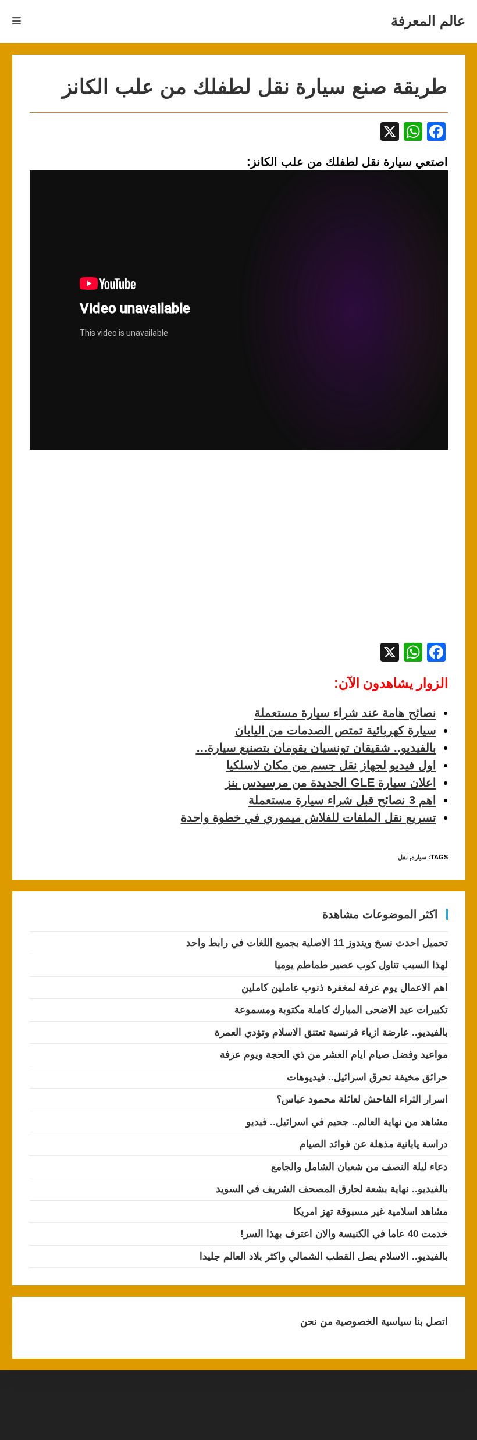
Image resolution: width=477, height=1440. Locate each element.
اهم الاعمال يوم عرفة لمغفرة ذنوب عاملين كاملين (344, 987)
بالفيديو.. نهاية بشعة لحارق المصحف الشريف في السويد (332, 1188)
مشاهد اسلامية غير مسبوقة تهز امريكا (370, 1211)
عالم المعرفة (428, 21)
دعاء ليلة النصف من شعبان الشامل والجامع (359, 1166)
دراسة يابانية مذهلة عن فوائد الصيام (374, 1144)
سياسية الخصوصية (372, 1321)
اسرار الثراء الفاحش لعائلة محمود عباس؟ (362, 1099)
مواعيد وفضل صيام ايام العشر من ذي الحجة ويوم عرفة (334, 1054)
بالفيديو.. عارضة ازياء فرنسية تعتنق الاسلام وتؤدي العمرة (331, 1032)
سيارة (418, 857)
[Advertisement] (127, 552)
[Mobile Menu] (17, 21)
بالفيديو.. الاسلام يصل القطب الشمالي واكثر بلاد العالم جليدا (324, 1256)
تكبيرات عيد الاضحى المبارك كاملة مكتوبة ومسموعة (341, 1009)
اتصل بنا (429, 1321)
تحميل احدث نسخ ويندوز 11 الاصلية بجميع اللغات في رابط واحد (317, 942)
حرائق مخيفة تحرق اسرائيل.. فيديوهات (367, 1077)
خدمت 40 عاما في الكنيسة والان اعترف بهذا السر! (344, 1233)
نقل (403, 857)
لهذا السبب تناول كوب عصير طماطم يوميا (361, 964)
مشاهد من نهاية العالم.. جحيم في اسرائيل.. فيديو (347, 1122)
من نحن (316, 1321)
